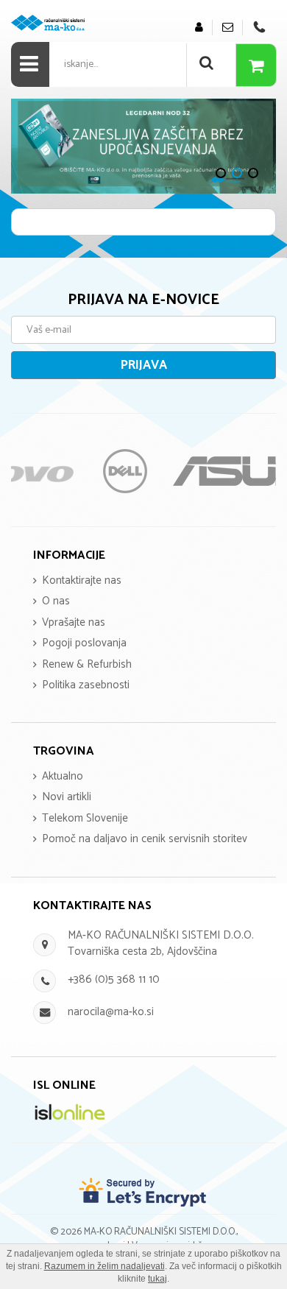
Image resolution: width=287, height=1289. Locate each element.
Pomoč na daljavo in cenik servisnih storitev (144, 839)
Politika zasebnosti (86, 685)
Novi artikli (66, 797)
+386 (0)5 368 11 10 (114, 979)
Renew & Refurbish (87, 664)
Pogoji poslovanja (84, 643)
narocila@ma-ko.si (111, 1012)
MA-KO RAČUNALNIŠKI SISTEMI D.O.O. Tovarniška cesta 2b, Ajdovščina (161, 943)
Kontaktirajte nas (81, 580)
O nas (56, 601)
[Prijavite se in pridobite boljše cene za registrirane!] (199, 27)
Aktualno (62, 776)
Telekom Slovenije (85, 818)
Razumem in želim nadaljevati (104, 1266)
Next (29, 145)
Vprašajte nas (73, 622)
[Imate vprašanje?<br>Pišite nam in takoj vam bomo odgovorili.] (227, 27)
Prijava (144, 365)
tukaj (157, 1279)
